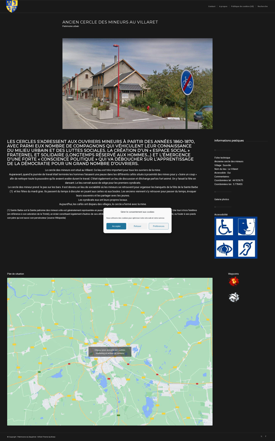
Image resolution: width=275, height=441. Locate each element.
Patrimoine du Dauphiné (26, 437)
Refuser (137, 226)
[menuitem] (211, 6)
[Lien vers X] (261, 436)
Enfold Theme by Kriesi (46, 437)
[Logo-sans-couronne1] (11, 6)
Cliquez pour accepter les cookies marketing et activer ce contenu (110, 351)
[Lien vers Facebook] (266, 436)
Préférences (158, 226)
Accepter (116, 226)
